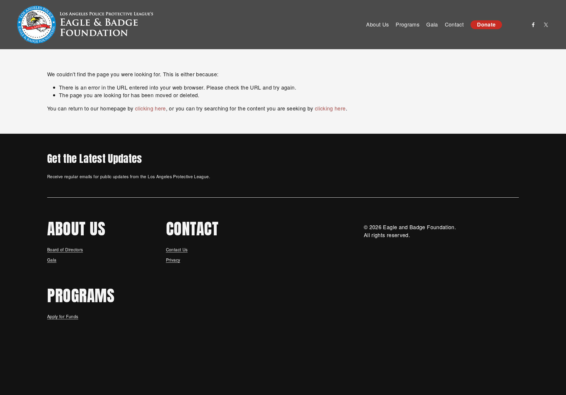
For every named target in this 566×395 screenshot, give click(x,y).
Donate (486, 24)
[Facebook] (533, 25)
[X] (546, 25)
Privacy (173, 260)
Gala (51, 260)
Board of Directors (65, 249)
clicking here (150, 108)
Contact (454, 24)
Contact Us (177, 249)
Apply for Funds (62, 316)
